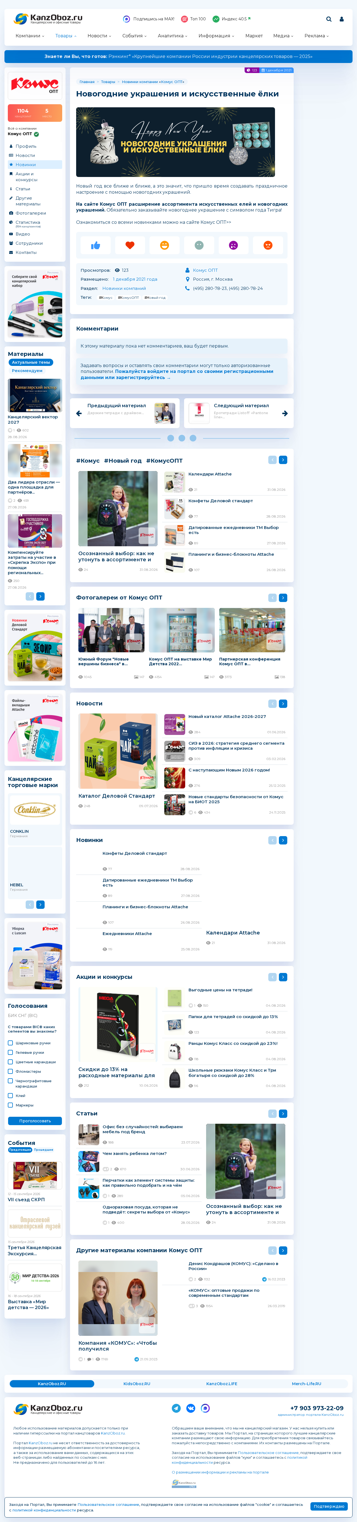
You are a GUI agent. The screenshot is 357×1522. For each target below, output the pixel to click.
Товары (64, 35)
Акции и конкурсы (26, 176)
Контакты (26, 252)
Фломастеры (28, 1071)
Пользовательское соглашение (268, 1452)
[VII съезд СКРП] (35, 1176)
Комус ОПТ (171, 82)
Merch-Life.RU (306, 1383)
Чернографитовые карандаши (34, 1083)
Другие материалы (28, 201)
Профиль (26, 146)
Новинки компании (140, 82)
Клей (20, 1095)
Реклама (315, 35)
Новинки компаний (124, 288)
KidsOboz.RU (137, 1383)
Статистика (28, 224)
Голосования (28, 1006)
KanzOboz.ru (113, 1433)
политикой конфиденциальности (44, 1510)
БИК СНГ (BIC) (22, 1015)
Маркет (254, 35)
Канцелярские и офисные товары (56, 22)
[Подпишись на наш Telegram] (176, 1407)
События (132, 35)
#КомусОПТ (128, 297)
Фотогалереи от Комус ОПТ (119, 597)
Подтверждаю (329, 1506)
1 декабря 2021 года (135, 279)
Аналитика (171, 35)
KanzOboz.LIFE (221, 1383)
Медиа (281, 35)
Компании (28, 35)
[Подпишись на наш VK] (190, 1407)
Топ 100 (198, 18)
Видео (23, 234)
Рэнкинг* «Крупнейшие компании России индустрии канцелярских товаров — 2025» (179, 56)
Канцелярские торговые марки (33, 782)
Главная (87, 82)
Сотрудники (29, 243)
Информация (214, 35)
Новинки (26, 164)
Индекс (234, 18)
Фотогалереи (31, 213)
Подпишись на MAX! (153, 18)
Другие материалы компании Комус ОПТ (139, 1250)
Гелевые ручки (30, 1052)
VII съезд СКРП (26, 1199)
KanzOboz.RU (52, 1383)
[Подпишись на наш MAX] (205, 1407)
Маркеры (24, 1105)
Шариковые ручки (33, 1043)
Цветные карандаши (36, 1062)
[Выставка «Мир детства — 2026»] (35, 1278)
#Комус (105, 297)
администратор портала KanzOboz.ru (311, 1414)
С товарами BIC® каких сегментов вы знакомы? (32, 1029)
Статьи (23, 188)
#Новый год (154, 297)
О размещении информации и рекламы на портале (220, 1472)
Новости (97, 35)
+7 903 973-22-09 (317, 1408)
